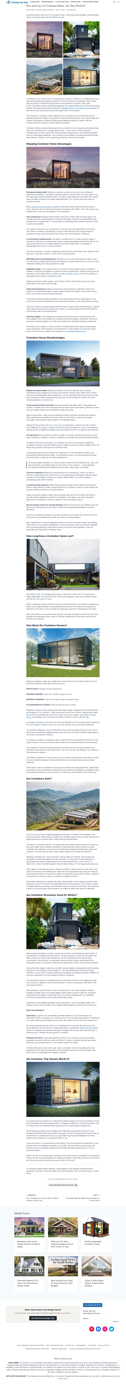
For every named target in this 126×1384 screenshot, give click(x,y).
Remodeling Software (91, 1313)
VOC (60, 425)
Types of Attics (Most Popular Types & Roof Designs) (94, 1283)
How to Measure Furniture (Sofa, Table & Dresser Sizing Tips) (42, 1198)
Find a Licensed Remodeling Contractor (85, 1349)
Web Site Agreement (59, 1349)
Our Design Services (93, 1305)
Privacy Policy (103, 1345)
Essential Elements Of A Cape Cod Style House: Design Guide (27, 1283)
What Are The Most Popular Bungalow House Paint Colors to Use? (62, 1244)
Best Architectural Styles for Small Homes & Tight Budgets (62, 1283)
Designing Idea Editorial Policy (37, 1349)
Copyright (92, 1345)
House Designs (71, 10)
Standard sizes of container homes (75, 108)
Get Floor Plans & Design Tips (43, 1318)
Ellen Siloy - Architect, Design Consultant (41, 10)
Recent (96, 1)
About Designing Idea (54, 1345)
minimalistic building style (75, 331)
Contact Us (69, 1345)
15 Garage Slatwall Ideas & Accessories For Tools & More (83, 1198)
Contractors (87, 1)
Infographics (81, 1345)
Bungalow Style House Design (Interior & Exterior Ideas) (28, 1244)
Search (86, 1318)
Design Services (89, 1311)
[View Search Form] (114, 2)
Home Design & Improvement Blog (30, 1345)
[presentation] (29, 1227)
